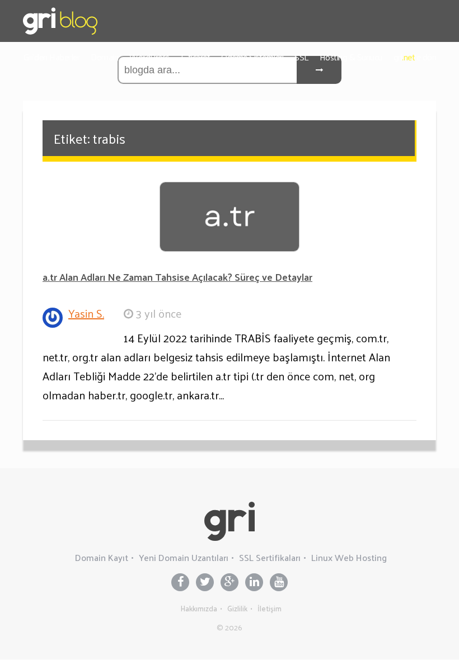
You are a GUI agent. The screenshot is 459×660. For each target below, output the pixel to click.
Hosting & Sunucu (351, 57)
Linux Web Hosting (349, 557)
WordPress (149, 57)
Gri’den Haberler (51, 57)
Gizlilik (237, 608)
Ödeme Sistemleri (252, 57)
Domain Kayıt (101, 557)
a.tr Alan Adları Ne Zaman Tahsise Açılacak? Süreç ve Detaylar (177, 276)
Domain (104, 57)
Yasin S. (86, 313)
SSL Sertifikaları (270, 557)
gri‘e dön (415, 57)
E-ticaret (195, 57)
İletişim (269, 608)
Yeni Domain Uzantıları (183, 557)
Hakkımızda (199, 608)
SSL (301, 57)
